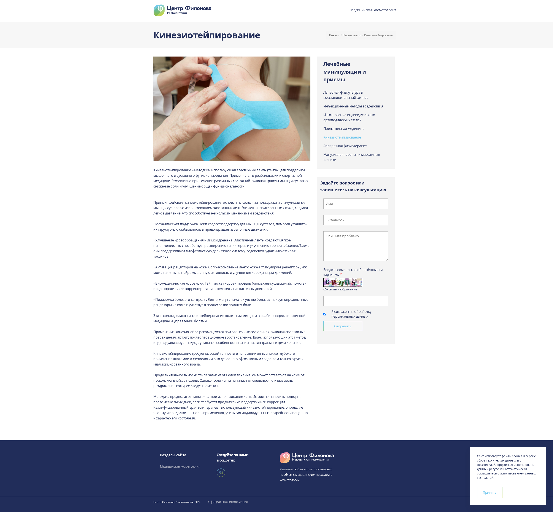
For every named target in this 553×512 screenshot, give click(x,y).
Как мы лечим (351, 35)
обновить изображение (340, 289)
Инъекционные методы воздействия (353, 106)
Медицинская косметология (373, 10)
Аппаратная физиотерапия (345, 145)
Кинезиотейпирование (342, 137)
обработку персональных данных (351, 314)
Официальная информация (228, 502)
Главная (334, 35)
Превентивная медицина (343, 128)
